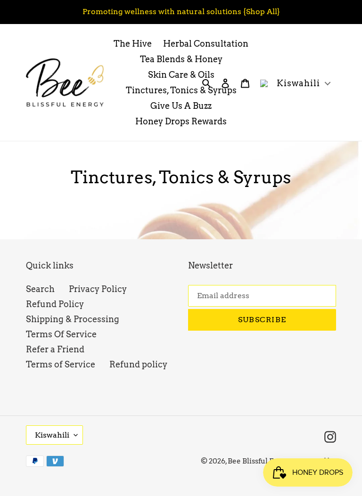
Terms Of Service (61, 334)
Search (40, 289)
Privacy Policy (98, 289)
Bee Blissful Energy (261, 461)
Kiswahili (52, 435)
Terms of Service (60, 364)
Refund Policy (55, 304)
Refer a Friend (55, 349)
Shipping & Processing (72, 319)
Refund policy (138, 364)
